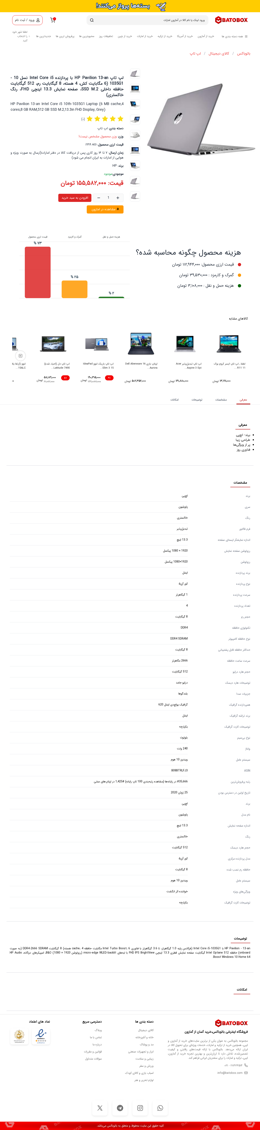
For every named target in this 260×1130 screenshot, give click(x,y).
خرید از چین (125, 36)
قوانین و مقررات (93, 1052)
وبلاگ (98, 1030)
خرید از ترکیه (165, 36)
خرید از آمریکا (185, 36)
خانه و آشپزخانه (144, 1037)
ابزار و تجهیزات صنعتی (141, 1052)
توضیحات (197, 399)
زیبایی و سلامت (144, 1059)
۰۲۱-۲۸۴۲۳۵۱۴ (233, 1065)
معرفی (243, 399)
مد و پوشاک (147, 1044)
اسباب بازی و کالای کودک (139, 1073)
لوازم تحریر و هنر (144, 1080)
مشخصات (221, 399)
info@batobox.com (230, 1073)
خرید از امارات (145, 36)
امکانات (174, 399)
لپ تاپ (195, 53)
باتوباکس (243, 53)
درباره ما (97, 1044)
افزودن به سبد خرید (75, 197)
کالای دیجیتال (219, 53)
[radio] (90, 119)
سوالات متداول (93, 1059)
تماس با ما (96, 1037)
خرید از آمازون (206, 36)
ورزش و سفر (146, 1066)
